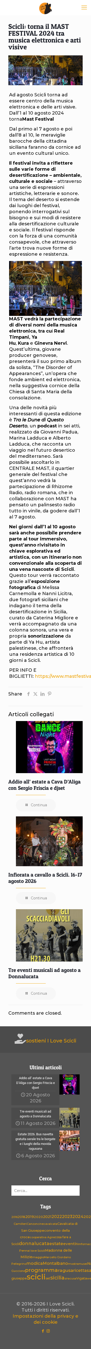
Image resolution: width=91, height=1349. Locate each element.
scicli (36, 1276)
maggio (38, 1257)
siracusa (70, 1278)
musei (83, 1264)
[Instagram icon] (48, 1331)
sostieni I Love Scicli (51, 1041)
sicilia (57, 1278)
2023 (67, 1216)
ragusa (65, 1270)
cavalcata (50, 1224)
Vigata (81, 1278)
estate (56, 1243)
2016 (14, 1217)
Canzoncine (35, 1224)
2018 (21, 1217)
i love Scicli (37, 1250)
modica (34, 1263)
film (78, 1244)
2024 (77, 1216)
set (48, 1278)
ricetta (80, 1270)
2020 (38, 1217)
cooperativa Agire (42, 1237)
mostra (73, 1264)
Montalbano (55, 1263)
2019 (29, 1216)
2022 (57, 1216)
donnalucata (34, 1243)
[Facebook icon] (43, 1331)
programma (41, 1270)
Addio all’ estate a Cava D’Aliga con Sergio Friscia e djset (44, 784)
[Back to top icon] (80, 1338)
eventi (69, 1243)
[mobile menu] (84, 7)
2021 (47, 1216)
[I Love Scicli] (45, 7)
